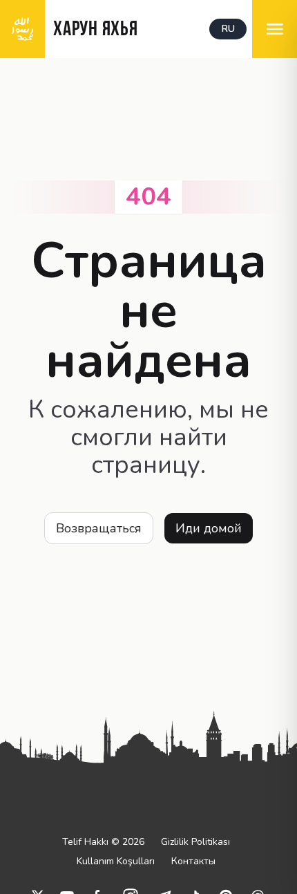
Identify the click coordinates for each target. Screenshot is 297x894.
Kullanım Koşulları (116, 861)
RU (228, 28)
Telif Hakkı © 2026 (103, 841)
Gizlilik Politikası (195, 841)
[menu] (274, 29)
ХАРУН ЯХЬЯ (95, 30)
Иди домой (208, 528)
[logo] (22, 29)
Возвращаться (99, 528)
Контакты (193, 861)
